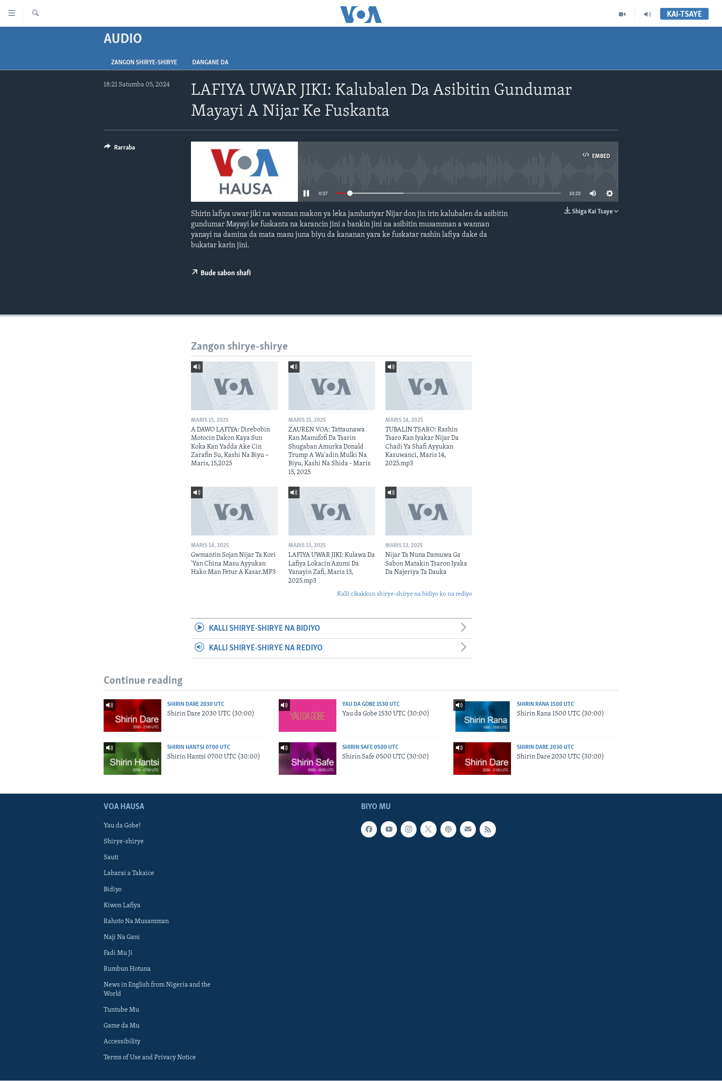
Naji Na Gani (122, 937)
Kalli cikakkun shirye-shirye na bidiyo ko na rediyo (404, 594)
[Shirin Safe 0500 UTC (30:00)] (307, 758)
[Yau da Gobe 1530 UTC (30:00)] (307, 715)
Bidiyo (113, 889)
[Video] (622, 14)
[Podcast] (448, 829)
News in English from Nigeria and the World (157, 989)
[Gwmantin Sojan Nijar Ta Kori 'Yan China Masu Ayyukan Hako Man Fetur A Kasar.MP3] (234, 511)
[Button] (119, 149)
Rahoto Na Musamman (136, 921)
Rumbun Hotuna (127, 969)
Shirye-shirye (124, 842)
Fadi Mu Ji (118, 953)
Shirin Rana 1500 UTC (545, 704)
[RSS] (488, 829)
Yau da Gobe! (122, 826)
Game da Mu (122, 1026)
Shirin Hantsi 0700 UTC (198, 747)
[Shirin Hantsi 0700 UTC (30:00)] (132, 758)
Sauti (111, 858)
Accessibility (122, 1041)
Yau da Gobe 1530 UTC (371, 704)
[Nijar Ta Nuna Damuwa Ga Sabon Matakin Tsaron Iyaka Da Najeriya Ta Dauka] (428, 511)
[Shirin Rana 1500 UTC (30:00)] (482, 715)
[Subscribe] (468, 829)
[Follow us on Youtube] (389, 829)
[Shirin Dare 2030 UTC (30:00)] (132, 715)
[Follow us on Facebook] (369, 829)
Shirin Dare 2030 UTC (195, 704)
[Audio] (647, 14)
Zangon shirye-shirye (144, 62)
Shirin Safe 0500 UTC (370, 747)
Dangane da (210, 62)
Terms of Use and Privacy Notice (150, 1058)
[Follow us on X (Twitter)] (428, 829)
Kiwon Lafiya (122, 905)
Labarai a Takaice (129, 873)
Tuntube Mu (121, 1010)
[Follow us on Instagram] (409, 829)
